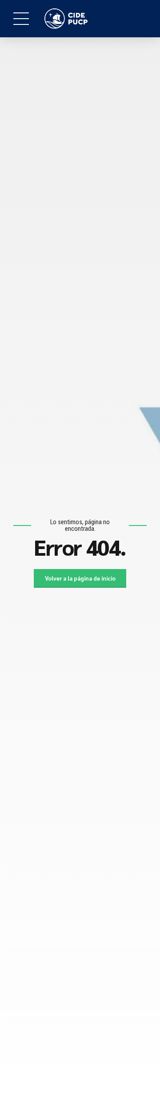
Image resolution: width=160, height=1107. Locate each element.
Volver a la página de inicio (80, 578)
